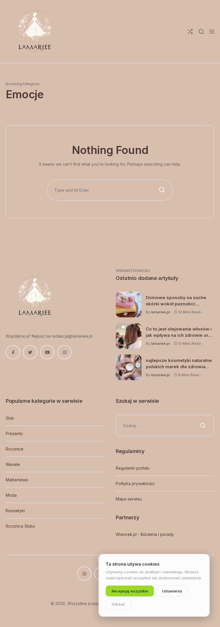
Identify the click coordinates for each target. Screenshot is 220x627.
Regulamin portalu (133, 468)
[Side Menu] (212, 31)
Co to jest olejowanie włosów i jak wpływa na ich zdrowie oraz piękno (179, 332)
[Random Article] (190, 31)
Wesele (13, 464)
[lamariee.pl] (34, 31)
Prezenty (14, 433)
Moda (11, 495)
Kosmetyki (15, 510)
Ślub (10, 418)
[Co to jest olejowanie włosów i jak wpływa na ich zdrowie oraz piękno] (129, 336)
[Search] (201, 31)
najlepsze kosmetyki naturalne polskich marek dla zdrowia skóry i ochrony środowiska (179, 364)
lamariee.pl (160, 312)
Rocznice (14, 448)
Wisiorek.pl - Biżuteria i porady (145, 534)
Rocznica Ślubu (20, 526)
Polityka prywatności (135, 483)
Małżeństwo (17, 479)
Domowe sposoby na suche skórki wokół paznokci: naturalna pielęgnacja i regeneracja (176, 301)
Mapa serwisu (129, 498)
